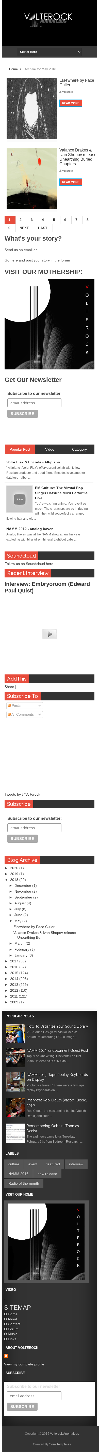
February (22, 949)
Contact (14, 1324)
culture (13, 1164)
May (18, 921)
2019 (14, 874)
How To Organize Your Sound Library (57, 1026)
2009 (14, 1002)
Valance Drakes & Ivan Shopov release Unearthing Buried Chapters (77, 157)
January (21, 955)
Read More (70, 103)
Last (42, 228)
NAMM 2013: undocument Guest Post (57, 1050)
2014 (14, 979)
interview (76, 1164)
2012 (14, 990)
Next (24, 228)
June (18, 915)
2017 (14, 961)
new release (47, 1174)
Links (12, 1339)
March (20, 943)
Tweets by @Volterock (22, 794)
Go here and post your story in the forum (37, 260)
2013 (14, 985)
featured (53, 1164)
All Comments (22, 714)
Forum (13, 1329)
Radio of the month (23, 1183)
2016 (14, 967)
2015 (14, 973)
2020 (14, 868)
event (32, 1164)
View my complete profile (24, 1364)
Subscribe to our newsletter (33, 393)
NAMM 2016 (18, 1174)
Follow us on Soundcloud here (29, 564)
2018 (14, 880)
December (23, 885)
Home (13, 69)
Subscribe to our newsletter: (34, 818)
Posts (16, 705)
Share (9, 687)
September (23, 897)
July (18, 909)
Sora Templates (60, 1444)
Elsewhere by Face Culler (34, 927)
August (20, 903)
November (23, 891)
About (12, 1319)
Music (12, 1334)
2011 (14, 996)
